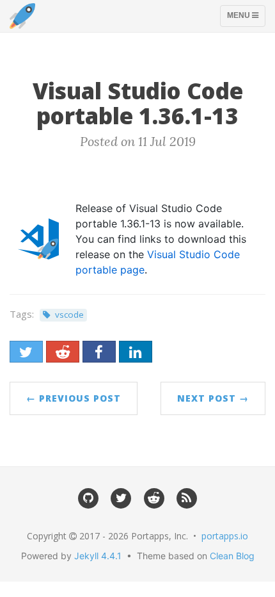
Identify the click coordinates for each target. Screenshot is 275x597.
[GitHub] (88, 496)
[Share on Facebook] (99, 352)
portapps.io (224, 536)
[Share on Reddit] (62, 352)
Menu (245, 18)
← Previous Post (73, 398)
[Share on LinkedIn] (135, 352)
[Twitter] (121, 496)
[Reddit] (154, 496)
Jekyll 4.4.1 (98, 555)
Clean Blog (232, 555)
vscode (69, 314)
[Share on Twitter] (26, 352)
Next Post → (213, 398)
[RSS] (186, 496)
